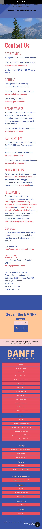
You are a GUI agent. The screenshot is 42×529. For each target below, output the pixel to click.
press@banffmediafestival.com (18, 177)
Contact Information (21, 403)
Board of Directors (21, 376)
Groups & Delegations (21, 431)
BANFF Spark (21, 453)
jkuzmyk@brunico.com (15, 266)
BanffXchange (21, 407)
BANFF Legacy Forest (21, 411)
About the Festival (21, 368)
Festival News (21, 387)
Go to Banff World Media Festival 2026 (22, 10)
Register (21, 488)
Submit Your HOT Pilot (21, 439)
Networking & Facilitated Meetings (21, 427)
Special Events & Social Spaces (21, 435)
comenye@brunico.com (15, 163)
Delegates (21, 513)
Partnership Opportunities (21, 469)
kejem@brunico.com (14, 155)
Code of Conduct (21, 399)
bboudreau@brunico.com (16, 65)
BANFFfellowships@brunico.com (19, 221)
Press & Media (23, 185)
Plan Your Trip (21, 383)
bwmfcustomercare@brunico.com (19, 249)
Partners (21, 465)
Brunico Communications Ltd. (32, 523)
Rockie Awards (21, 505)
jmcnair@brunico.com (14, 131)
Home (21, 364)
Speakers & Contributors (21, 423)
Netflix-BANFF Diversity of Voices (21, 449)
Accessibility (21, 395)
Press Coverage (21, 391)
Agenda (21, 419)
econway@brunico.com (15, 101)
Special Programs (21, 457)
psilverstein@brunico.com (16, 94)
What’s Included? (21, 372)
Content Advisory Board (21, 380)
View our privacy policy (34, 524)
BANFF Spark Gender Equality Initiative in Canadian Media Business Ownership (21, 204)
